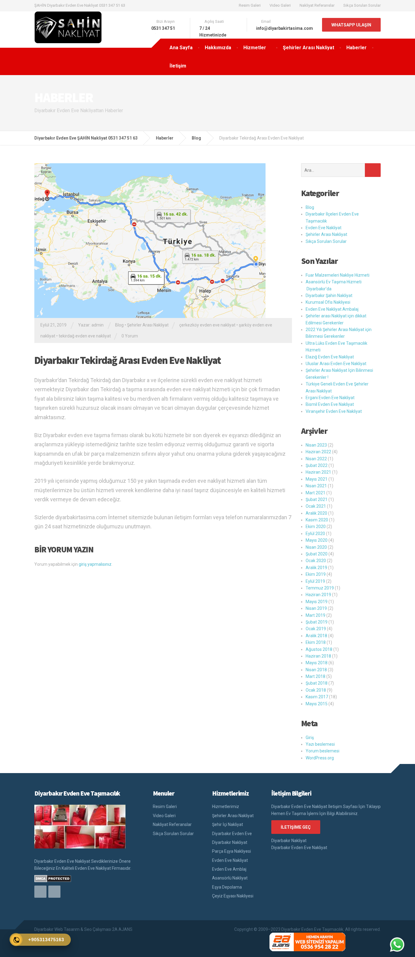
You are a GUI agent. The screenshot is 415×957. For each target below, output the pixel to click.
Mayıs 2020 (317, 540)
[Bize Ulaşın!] (397, 944)
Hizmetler (254, 47)
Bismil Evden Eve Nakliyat (330, 404)
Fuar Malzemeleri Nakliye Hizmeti (337, 275)
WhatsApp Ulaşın (351, 24)
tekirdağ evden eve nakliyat (85, 335)
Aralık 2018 (316, 635)
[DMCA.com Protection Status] (52, 878)
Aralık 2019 (316, 567)
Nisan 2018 (316, 669)
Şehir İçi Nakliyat (227, 824)
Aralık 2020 (316, 513)
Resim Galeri (250, 5)
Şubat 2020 (317, 553)
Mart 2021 (315, 492)
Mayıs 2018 (317, 662)
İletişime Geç (296, 827)
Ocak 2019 (316, 628)
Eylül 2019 (315, 581)
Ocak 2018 (316, 690)
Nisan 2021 (316, 485)
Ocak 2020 (316, 560)
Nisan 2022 (316, 458)
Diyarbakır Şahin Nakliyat (329, 295)
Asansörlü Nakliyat (230, 878)
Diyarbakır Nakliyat (229, 842)
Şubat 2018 (317, 683)
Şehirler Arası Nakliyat (308, 47)
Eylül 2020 (315, 533)
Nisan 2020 (316, 547)
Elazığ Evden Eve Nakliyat (330, 356)
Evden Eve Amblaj (229, 869)
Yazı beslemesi (320, 744)
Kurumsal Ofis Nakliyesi (328, 302)
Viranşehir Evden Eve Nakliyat (334, 411)
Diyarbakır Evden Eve (232, 833)
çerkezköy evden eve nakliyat (207, 325)
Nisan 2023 (316, 445)
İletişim (178, 66)
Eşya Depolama (227, 887)
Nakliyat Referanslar (317, 5)
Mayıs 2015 (317, 703)
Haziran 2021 (318, 472)
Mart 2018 (315, 676)
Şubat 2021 (317, 499)
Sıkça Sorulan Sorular (362, 5)
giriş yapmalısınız (95, 564)
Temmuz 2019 (320, 588)
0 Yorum (130, 335)
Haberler (356, 47)
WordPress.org (320, 757)
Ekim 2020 (316, 526)
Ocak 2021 (316, 506)
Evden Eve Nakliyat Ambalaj (332, 309)
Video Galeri (280, 5)
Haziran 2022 (318, 451)
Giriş (310, 737)
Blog (119, 325)
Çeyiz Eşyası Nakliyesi (232, 895)
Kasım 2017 (317, 696)
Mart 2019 (315, 615)
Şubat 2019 (317, 622)
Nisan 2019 (316, 608)
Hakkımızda (218, 47)
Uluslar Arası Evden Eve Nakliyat (336, 363)
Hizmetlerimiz (225, 806)
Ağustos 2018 (319, 649)
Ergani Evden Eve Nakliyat (330, 397)
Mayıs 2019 (317, 601)
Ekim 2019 (316, 574)
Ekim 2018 (316, 642)
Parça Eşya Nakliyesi (231, 851)
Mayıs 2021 (317, 479)
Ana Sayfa (181, 47)
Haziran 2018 (318, 656)
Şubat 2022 (317, 465)
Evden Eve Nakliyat (323, 227)
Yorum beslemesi (322, 750)
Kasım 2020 (317, 519)
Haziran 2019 (318, 594)
